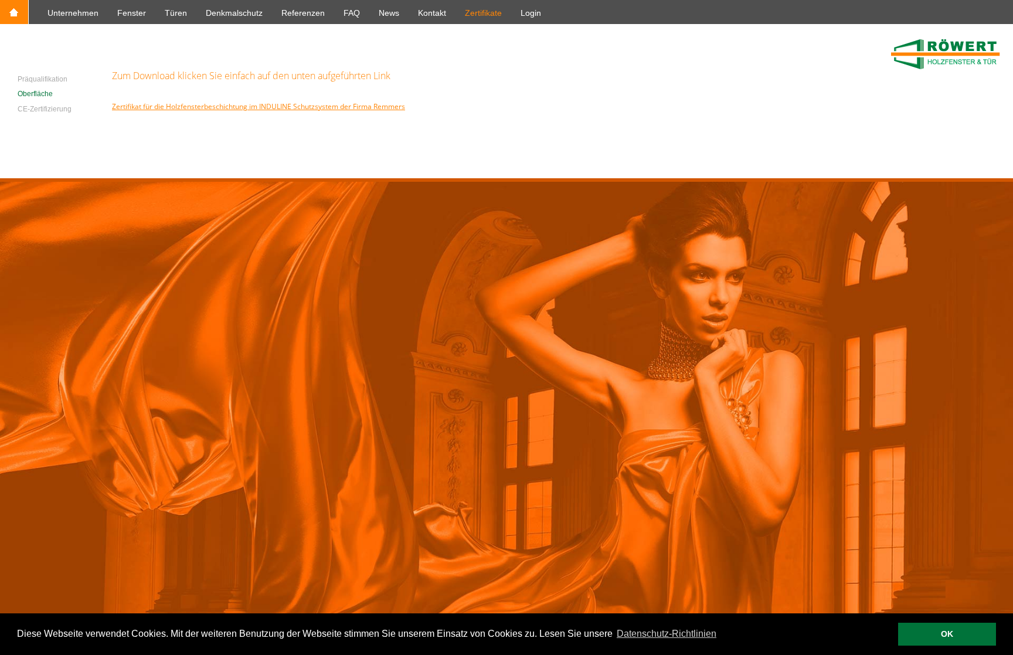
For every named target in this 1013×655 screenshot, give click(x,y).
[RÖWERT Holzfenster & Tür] (945, 67)
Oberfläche (35, 94)
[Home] (14, 21)
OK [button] (947, 634)
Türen (176, 13)
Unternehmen (72, 13)
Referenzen (303, 13)
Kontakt (432, 13)
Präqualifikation (42, 79)
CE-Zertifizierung (45, 109)
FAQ (352, 13)
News (389, 13)
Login (531, 13)
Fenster (131, 13)
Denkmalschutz (234, 13)
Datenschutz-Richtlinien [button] (666, 634)
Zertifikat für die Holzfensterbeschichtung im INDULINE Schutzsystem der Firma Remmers (258, 106)
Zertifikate (483, 13)
